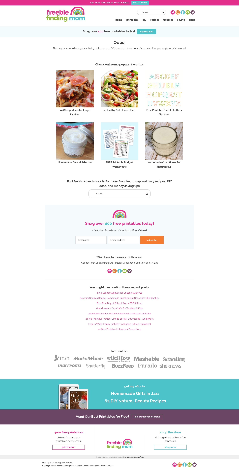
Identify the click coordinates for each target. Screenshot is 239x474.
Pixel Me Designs (106, 466)
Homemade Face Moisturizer (75, 162)
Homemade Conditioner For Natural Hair (164, 164)
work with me (66, 463)
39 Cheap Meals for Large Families (75, 112)
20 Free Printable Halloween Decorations (119, 329)
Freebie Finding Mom (65, 14)
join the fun (68, 447)
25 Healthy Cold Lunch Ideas (119, 110)
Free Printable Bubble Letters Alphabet (164, 112)
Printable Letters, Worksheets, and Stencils (110, 457)
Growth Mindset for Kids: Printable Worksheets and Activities (119, 313)
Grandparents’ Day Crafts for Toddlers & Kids (119, 308)
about (44, 463)
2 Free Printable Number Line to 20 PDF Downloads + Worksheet (119, 318)
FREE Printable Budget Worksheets (119, 164)
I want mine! (140, 3)
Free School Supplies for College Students (119, 292)
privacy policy (54, 463)
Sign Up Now (146, 31)
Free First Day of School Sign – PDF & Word (119, 303)
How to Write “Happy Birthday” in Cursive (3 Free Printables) (119, 324)
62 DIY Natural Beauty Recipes (135, 400)
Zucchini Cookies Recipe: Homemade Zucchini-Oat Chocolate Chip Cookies (119, 298)
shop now (170, 447)
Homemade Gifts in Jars (135, 393)
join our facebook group (147, 416)
